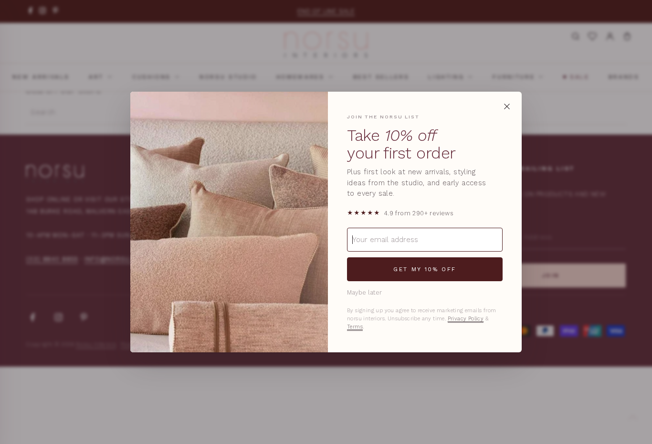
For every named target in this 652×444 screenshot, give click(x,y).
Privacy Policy (466, 319)
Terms (355, 327)
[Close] (506, 106)
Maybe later (364, 292)
